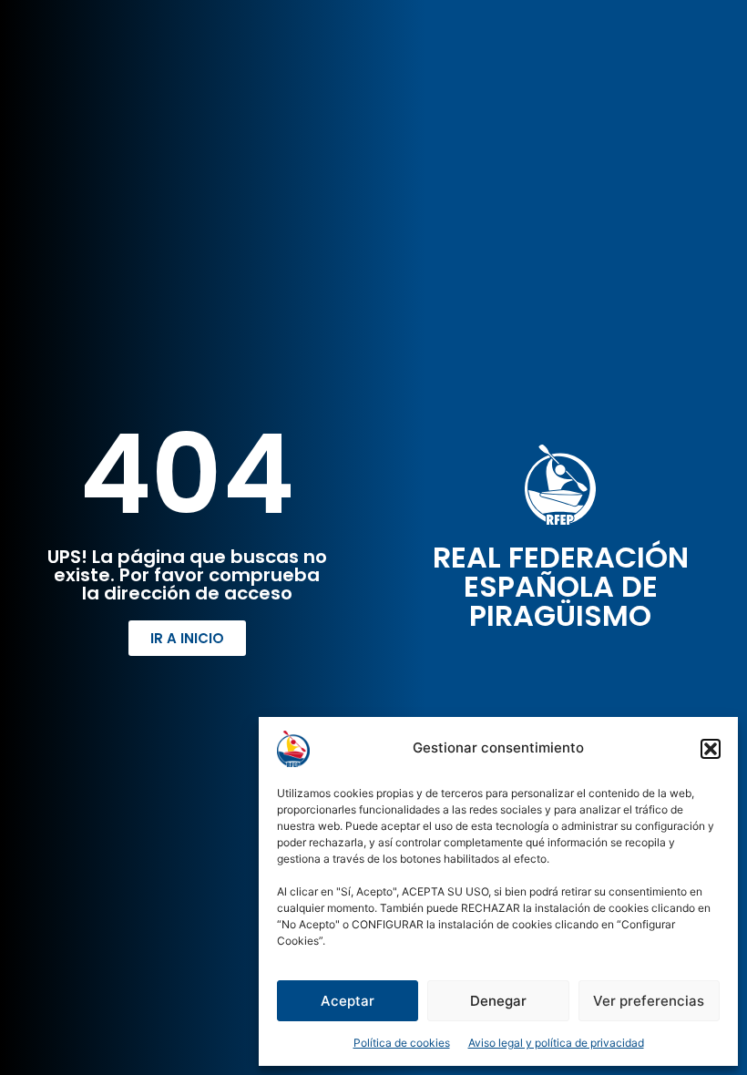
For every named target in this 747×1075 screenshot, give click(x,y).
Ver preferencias (648, 1000)
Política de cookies (401, 1042)
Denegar (498, 1000)
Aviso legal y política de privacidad (556, 1042)
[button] (710, 749)
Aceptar (347, 1000)
